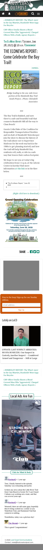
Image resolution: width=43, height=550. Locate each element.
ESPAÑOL (35, 68)
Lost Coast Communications (21, 540)
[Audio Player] (7, 183)
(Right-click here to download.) (26, 193)
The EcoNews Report (12, 41)
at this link (20, 168)
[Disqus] (21, 505)
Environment (30, 45)
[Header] (21, 5)
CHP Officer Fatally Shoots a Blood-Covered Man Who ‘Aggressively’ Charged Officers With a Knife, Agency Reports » (21, 32)
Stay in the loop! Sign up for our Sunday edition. (19, 298)
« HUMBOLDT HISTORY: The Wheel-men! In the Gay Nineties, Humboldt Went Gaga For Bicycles (21, 22)
